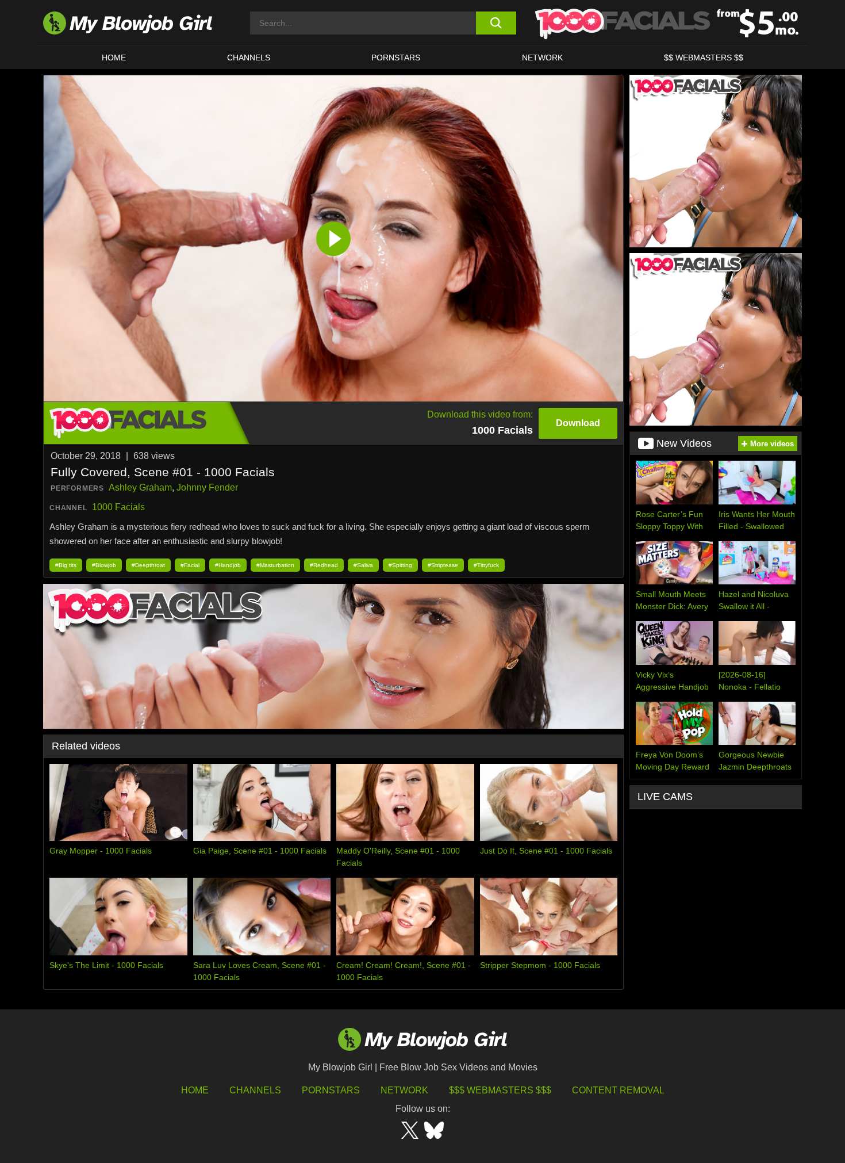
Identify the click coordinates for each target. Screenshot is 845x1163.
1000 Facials (118, 507)
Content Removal (618, 1090)
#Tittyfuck (486, 565)
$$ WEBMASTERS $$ (703, 57)
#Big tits (65, 565)
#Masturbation (275, 565)
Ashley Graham (140, 487)
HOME (114, 57)
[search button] (496, 23)
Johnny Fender (207, 487)
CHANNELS (248, 57)
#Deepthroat (148, 565)
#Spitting (400, 565)
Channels (255, 1090)
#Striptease (443, 565)
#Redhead (324, 565)
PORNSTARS (395, 57)
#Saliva (363, 565)
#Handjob (228, 565)
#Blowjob (104, 565)
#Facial (189, 565)
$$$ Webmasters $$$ (500, 1090)
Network (542, 57)
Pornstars (331, 1090)
